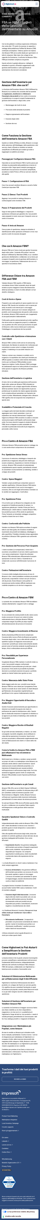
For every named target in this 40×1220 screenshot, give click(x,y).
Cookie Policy (7, 1170)
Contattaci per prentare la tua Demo (13, 1049)
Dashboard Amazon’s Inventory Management (19, 910)
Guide (4, 14)
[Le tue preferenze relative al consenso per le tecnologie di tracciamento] (3, 1217)
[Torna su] (35, 1215)
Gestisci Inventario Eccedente (19, 885)
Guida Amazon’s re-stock (13, 863)
